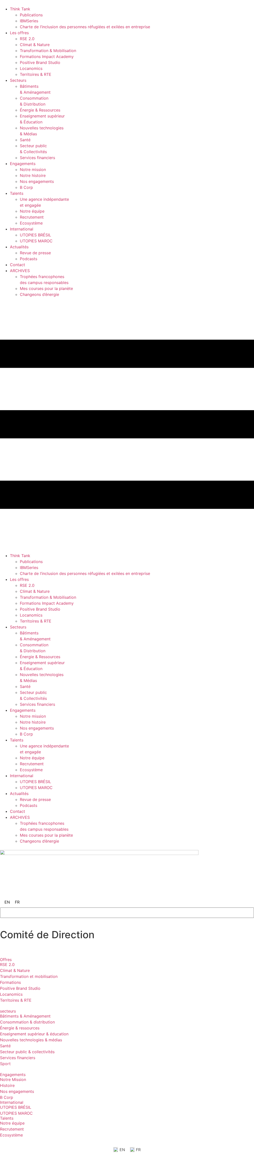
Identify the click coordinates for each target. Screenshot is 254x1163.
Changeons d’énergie (39, 294)
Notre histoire (33, 175)
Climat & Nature (35, 44)
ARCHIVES (20, 270)
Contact (17, 264)
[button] (127, 425)
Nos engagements (37, 181)
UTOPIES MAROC (36, 240)
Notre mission (33, 169)
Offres (6, 959)
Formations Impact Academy (47, 56)
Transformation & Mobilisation (48, 50)
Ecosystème (31, 223)
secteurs (8, 1011)
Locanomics (31, 68)
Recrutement (32, 217)
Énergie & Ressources (40, 110)
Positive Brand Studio (40, 62)
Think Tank (20, 8)
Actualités (19, 246)
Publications (31, 14)
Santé (25, 139)
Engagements (22, 163)
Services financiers (37, 157)
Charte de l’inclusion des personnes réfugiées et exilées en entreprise (85, 26)
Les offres (19, 32)
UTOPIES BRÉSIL (35, 234)
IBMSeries (29, 20)
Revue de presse (35, 252)
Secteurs (18, 80)
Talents (16, 193)
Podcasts (28, 258)
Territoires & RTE (35, 74)
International (21, 229)
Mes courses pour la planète (46, 288)
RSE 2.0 (27, 38)
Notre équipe (32, 211)
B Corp (26, 187)
